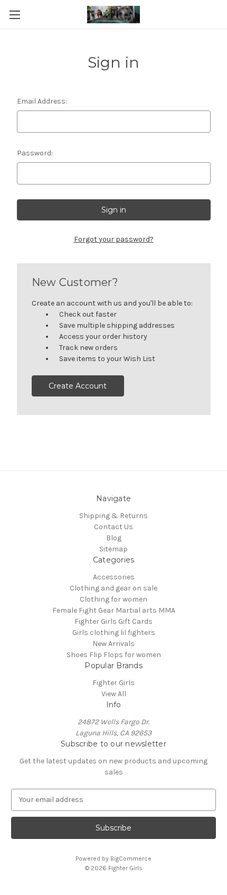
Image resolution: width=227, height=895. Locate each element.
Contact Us (113, 526)
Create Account (78, 386)
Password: (35, 153)
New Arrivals (113, 643)
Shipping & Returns (113, 515)
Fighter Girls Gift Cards (113, 621)
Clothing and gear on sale (113, 588)
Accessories (114, 577)
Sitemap (113, 549)
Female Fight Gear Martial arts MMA (113, 610)
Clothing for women (113, 599)
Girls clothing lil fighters (113, 632)
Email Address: (42, 101)
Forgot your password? (114, 239)
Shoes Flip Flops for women (114, 654)
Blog (113, 537)
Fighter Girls (113, 682)
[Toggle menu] (14, 14)
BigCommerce (131, 858)
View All (113, 693)
